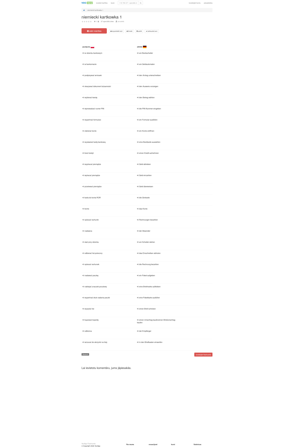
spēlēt (140, 31)
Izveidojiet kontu (195, 3)
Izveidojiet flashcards (203, 354)
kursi (112, 3)
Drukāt (130, 31)
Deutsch (85, 354)
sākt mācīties (95, 30)
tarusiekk (121, 21)
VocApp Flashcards (89, 443)
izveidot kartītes (101, 3)
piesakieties (208, 3)
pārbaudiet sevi (152, 31)
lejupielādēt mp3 (117, 31)
